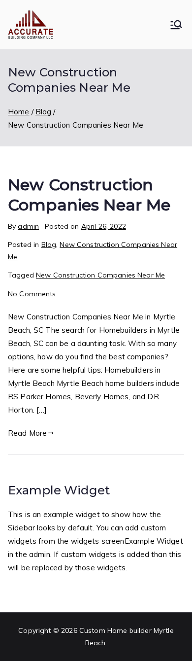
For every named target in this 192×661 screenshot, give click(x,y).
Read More (27, 433)
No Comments (32, 293)
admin (28, 226)
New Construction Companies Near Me (100, 275)
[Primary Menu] (176, 25)
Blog (49, 244)
